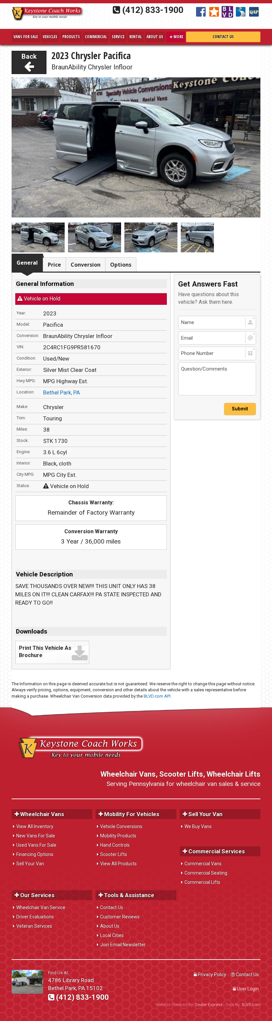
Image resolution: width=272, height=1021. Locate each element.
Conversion (86, 264)
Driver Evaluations (35, 916)
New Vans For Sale (35, 835)
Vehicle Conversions (121, 826)
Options (120, 264)
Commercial (96, 37)
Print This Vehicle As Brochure (45, 652)
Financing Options (34, 854)
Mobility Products (118, 835)
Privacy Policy (211, 974)
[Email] (217, 338)
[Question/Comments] (217, 378)
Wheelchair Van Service (40, 907)
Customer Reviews (120, 916)
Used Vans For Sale (36, 845)
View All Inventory (34, 826)
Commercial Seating (205, 873)
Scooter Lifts (113, 854)
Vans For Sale (26, 37)
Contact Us (223, 37)
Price (54, 264)
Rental (135, 37)
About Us (155, 37)
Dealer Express (209, 1004)
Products (71, 37)
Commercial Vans (203, 863)
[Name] (217, 322)
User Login (247, 988)
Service (118, 37)
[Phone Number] (217, 353)
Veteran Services (34, 926)
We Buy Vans (198, 826)
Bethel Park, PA (61, 392)
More (177, 37)
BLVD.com (251, 1004)
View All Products (118, 863)
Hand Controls (115, 845)
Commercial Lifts (202, 882)
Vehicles (50, 37)
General (27, 262)
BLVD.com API (157, 696)
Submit (240, 409)
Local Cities (112, 935)
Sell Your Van (30, 863)
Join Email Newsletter (123, 944)
